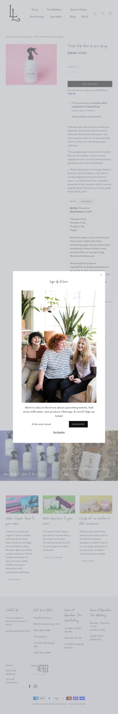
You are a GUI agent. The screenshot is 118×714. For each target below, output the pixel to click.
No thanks (59, 432)
